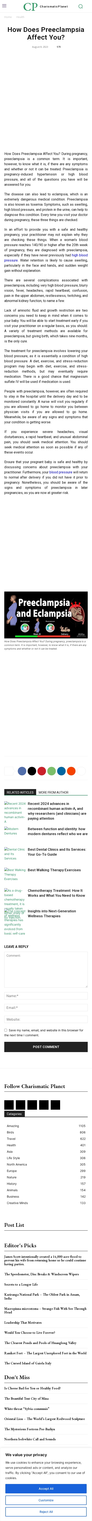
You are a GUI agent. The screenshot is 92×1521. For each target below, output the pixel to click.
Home (8, 17)
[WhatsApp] (51, 771)
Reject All (46, 1512)
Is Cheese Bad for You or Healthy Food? (32, 1388)
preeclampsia (14, 285)
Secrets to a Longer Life (21, 1284)
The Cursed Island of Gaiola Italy (27, 1363)
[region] (46, 1484)
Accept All (46, 1488)
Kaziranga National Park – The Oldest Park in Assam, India (42, 1296)
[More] (81, 771)
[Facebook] (22, 771)
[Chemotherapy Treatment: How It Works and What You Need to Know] (15, 904)
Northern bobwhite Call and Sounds (30, 1439)
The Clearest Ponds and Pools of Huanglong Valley (40, 1343)
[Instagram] (20, 1105)
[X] (32, 771)
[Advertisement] (46, 101)
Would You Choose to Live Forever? (29, 1332)
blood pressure (60, 472)
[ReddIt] (71, 771)
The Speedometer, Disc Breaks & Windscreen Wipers (41, 1274)
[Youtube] (55, 1105)
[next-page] (13, 932)
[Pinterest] (41, 771)
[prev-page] (7, 932)
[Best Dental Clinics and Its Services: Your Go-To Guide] (15, 854)
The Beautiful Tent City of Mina (26, 1398)
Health (20, 17)
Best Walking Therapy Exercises (54, 870)
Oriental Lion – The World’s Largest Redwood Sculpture (44, 1419)
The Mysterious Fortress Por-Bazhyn (29, 1429)
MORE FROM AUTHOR (53, 792)
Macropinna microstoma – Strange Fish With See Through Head (45, 1310)
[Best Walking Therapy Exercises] (15, 875)
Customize (46, 1500)
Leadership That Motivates (23, 1322)
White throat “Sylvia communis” (26, 1409)
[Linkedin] (61, 771)
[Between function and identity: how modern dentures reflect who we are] (15, 834)
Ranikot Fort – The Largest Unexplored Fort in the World (45, 1353)
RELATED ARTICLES (20, 792)
